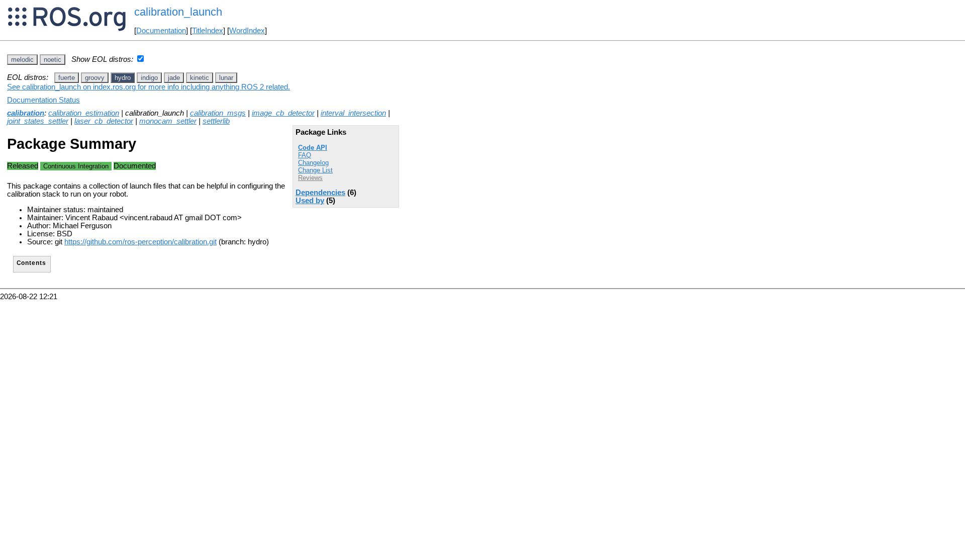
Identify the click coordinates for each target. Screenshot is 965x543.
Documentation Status (43, 100)
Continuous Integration (76, 166)
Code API (312, 147)
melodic (22, 59)
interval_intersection (353, 113)
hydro (123, 77)
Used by (310, 201)
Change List (315, 170)
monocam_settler (168, 121)
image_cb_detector (283, 113)
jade (174, 77)
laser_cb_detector (103, 121)
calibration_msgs (218, 113)
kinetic (199, 77)
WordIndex (247, 31)
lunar (226, 77)
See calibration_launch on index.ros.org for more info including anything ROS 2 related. (148, 87)
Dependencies (320, 193)
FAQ (304, 155)
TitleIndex (207, 31)
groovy (95, 77)
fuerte (66, 77)
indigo (149, 77)
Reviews (310, 178)
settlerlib (216, 121)
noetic (52, 59)
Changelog (313, 162)
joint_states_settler (37, 121)
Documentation (161, 31)
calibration (25, 113)
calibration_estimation (83, 113)
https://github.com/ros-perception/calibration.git (140, 242)
